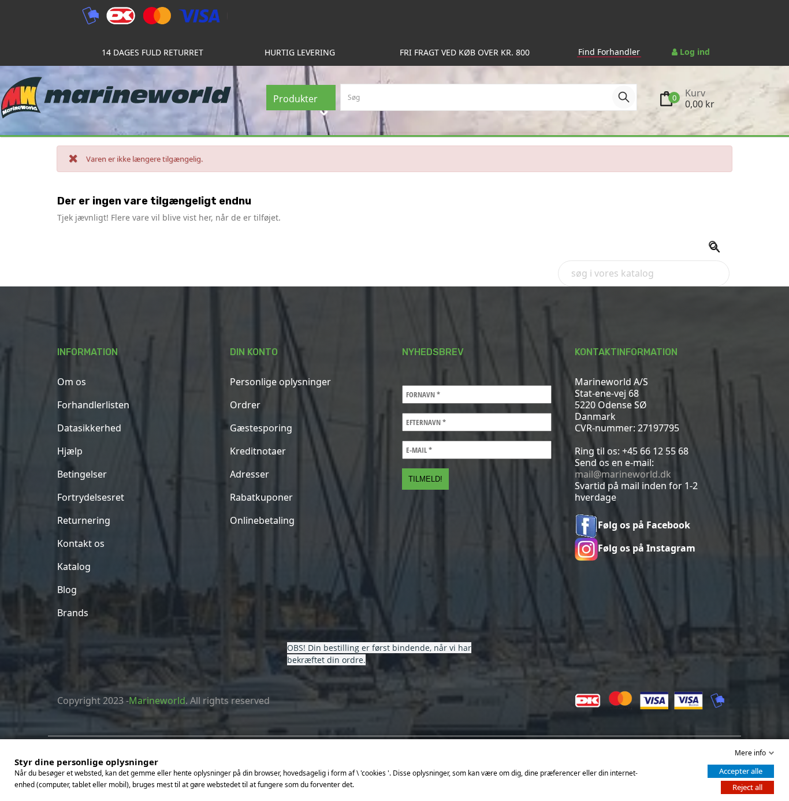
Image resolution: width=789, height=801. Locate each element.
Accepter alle (740, 771)
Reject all (747, 787)
